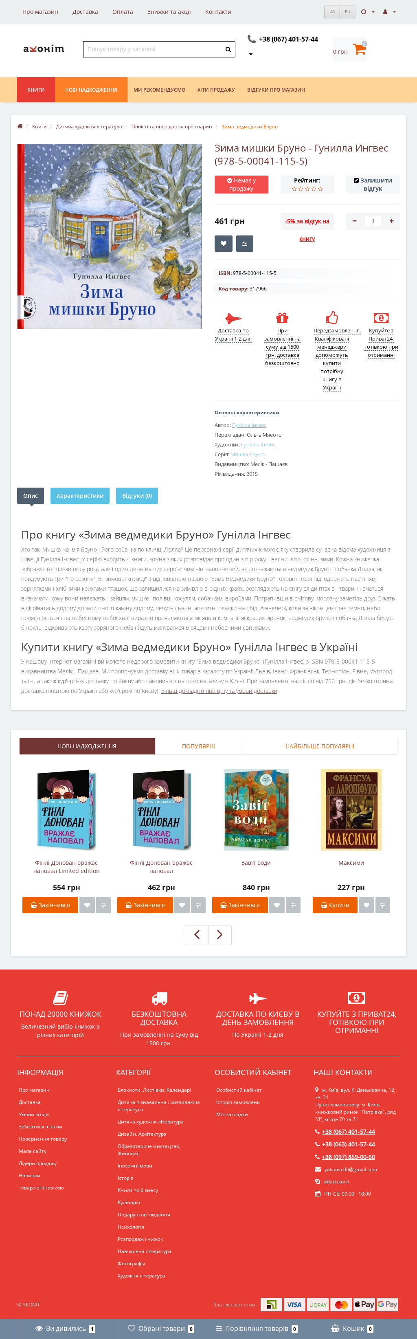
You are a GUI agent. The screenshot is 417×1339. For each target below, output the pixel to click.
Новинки (29, 1175)
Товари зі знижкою (41, 1187)
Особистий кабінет (239, 1089)
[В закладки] (87, 905)
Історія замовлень (238, 1102)
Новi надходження (91, 89)
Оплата (122, 11)
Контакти (218, 11)
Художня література (141, 1275)
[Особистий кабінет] (389, 11)
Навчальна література (144, 1251)
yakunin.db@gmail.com (351, 1169)
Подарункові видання (144, 1214)
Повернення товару (43, 1138)
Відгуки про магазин (276, 89)
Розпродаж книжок (140, 1239)
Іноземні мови (135, 1165)
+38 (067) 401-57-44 (348, 1131)
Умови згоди (34, 1114)
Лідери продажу (38, 1163)
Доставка (85, 11)
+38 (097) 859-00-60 (348, 1157)
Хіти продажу (216, 89)
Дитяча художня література (151, 1121)
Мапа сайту (32, 1151)
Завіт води (256, 862)
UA (332, 11)
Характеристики (80, 495)
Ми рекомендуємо (159, 89)
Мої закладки (232, 1114)
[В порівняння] (103, 905)
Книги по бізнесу (138, 1190)
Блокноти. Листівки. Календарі (154, 1089)
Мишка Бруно (247, 454)
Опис (30, 495)
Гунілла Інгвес (249, 425)
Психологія (131, 1226)
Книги (36, 89)
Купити (338, 905)
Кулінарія (129, 1202)
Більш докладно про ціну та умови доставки (219, 691)
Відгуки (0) (137, 495)
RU (347, 11)
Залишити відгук (376, 184)
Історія (126, 1177)
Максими (351, 862)
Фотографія (131, 1263)
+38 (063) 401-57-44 (348, 1144)
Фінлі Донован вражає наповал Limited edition (66, 867)
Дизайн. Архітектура (142, 1133)
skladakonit (336, 1181)
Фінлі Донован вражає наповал (161, 867)
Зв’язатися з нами (40, 1126)
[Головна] (20, 126)
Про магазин (40, 11)
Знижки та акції (169, 11)
